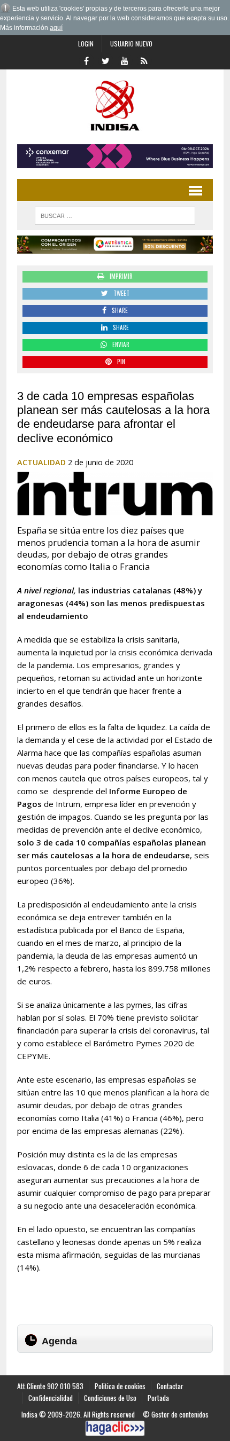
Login (86, 43)
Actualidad (41, 462)
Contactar (170, 1386)
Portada (158, 1397)
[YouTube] (124, 59)
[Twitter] (105, 59)
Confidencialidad (50, 1397)
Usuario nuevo (131, 43)
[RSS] (143, 59)
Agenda (59, 1341)
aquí (56, 28)
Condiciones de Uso (110, 1397)
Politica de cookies (120, 1386)
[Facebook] (86, 59)
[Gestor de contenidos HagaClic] (115, 1428)
